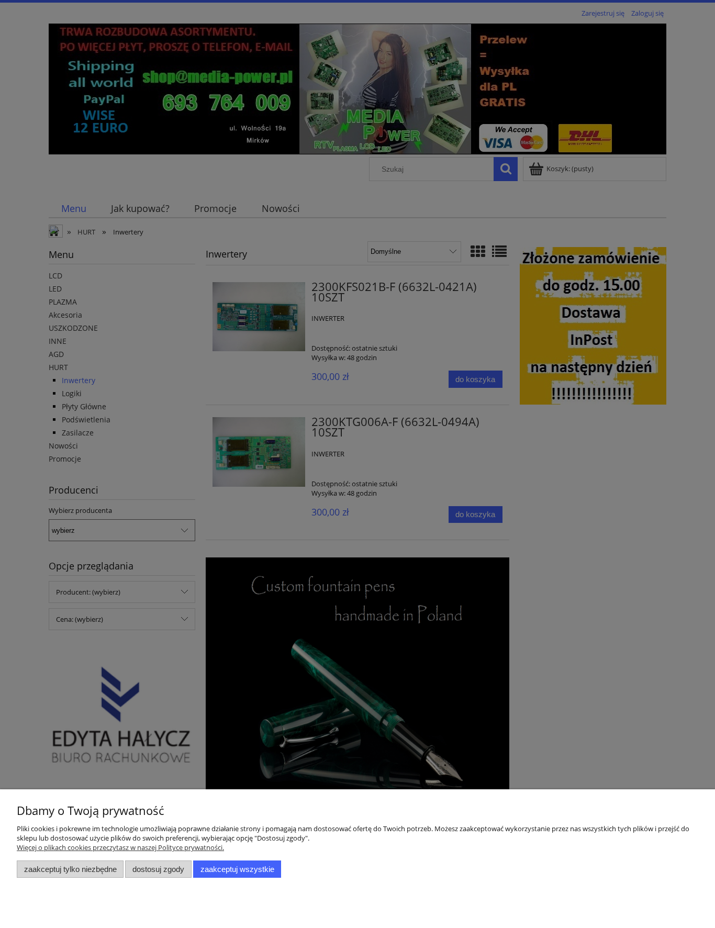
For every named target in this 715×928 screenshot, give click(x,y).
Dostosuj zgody (158, 869)
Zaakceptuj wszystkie (237, 869)
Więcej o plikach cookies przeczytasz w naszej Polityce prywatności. (120, 847)
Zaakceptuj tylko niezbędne (70, 869)
